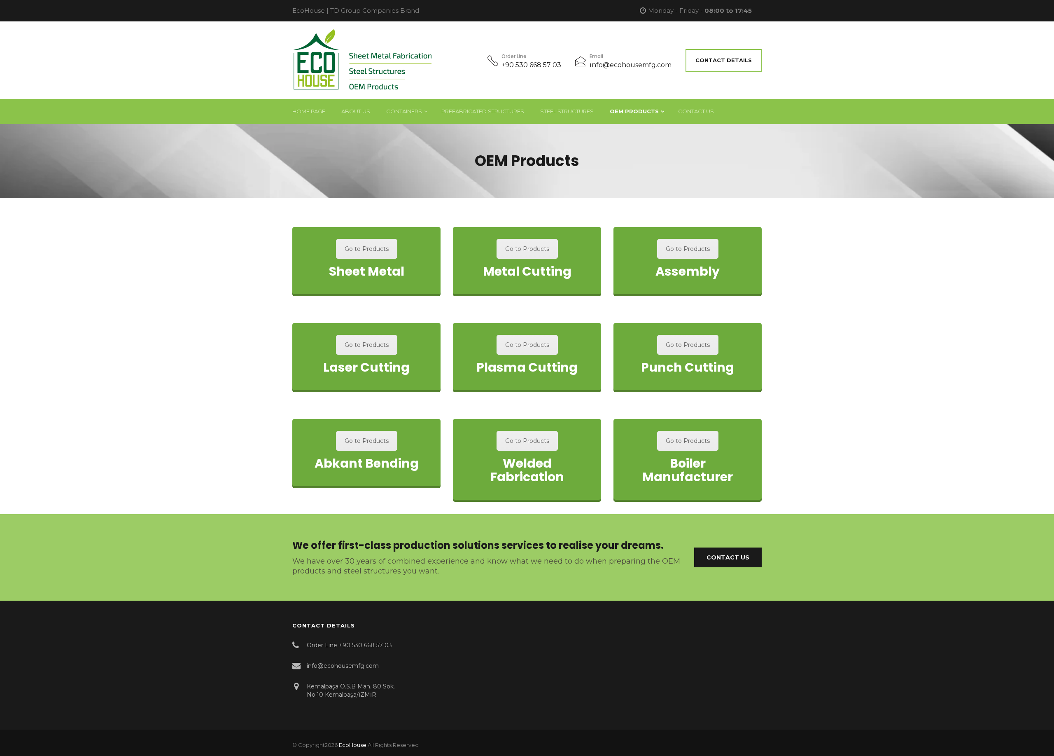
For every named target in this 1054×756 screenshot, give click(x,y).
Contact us (728, 557)
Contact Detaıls (723, 60)
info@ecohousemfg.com (631, 65)
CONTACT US (696, 111)
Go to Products (367, 249)
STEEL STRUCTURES (567, 111)
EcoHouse (352, 745)
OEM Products (634, 111)
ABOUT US (355, 111)
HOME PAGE (308, 111)
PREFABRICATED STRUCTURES (482, 111)
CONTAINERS (404, 111)
